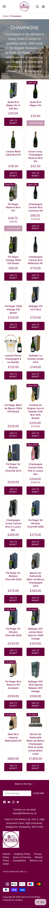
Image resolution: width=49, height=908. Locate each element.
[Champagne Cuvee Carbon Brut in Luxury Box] (13, 508)
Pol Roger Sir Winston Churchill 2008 (13, 632)
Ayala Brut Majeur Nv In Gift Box (13, 105)
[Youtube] (9, 802)
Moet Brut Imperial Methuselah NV (13, 737)
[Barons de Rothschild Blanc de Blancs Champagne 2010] (36, 561)
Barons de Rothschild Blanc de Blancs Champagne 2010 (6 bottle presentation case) (35, 744)
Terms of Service (22, 857)
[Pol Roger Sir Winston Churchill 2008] (13, 617)
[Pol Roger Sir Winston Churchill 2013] (13, 452)
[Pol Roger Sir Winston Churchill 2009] (13, 561)
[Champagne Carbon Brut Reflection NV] (36, 245)
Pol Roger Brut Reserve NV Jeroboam (13, 685)
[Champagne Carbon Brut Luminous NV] (36, 192)
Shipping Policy (22, 854)
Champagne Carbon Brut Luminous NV (35, 207)
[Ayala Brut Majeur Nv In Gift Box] (13, 90)
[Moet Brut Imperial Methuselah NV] (13, 722)
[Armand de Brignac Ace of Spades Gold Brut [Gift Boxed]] (36, 393)
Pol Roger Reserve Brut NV (13, 207)
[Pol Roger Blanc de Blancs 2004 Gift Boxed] (13, 393)
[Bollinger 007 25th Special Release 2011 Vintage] (36, 669)
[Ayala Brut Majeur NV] (36, 90)
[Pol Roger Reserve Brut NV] (13, 192)
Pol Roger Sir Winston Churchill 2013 (13, 467)
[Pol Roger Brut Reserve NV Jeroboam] (13, 669)
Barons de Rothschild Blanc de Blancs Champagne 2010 (35, 579)
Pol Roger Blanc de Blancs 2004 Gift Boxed (13, 408)
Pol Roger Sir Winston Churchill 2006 (35, 523)
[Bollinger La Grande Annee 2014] (36, 344)
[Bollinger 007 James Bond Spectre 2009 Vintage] (36, 617)
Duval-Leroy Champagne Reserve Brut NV (35, 156)
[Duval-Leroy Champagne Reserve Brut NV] (36, 139)
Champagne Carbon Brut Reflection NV (35, 260)
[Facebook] (4, 802)
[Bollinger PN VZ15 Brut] (36, 294)
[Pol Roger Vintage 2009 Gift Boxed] (13, 245)
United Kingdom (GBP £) (14, 871)
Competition (19, 860)
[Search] (37, 6)
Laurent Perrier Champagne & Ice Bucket (13, 359)
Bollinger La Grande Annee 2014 (35, 359)
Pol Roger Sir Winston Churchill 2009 (13, 576)
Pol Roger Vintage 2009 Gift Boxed (13, 260)
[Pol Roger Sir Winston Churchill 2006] (36, 508)
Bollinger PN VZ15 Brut (35, 308)
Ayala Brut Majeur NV (35, 104)
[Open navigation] (4, 6)
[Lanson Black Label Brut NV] (13, 139)
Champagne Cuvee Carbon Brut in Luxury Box (13, 525)
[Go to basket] (43, 6)
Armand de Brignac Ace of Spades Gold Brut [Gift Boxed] (35, 411)
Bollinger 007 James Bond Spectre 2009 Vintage (35, 633)
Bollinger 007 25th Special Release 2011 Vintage (35, 686)
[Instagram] (13, 802)
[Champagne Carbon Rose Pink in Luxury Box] (36, 452)
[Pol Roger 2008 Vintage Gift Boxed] (13, 294)
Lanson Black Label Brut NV (13, 153)
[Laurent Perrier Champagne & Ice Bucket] (13, 344)
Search (6, 854)
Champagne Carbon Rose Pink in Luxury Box (35, 469)
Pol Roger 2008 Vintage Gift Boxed (13, 309)
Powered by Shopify (13, 900)
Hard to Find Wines (30, 897)
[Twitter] (18, 802)
